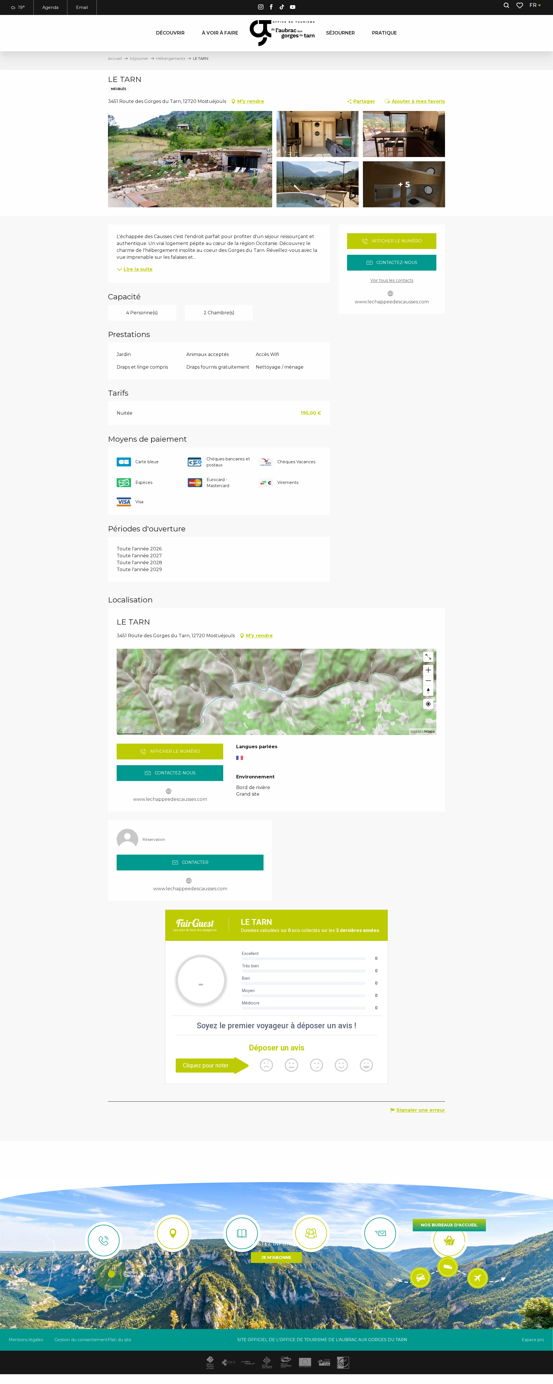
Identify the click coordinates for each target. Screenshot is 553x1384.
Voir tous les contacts (391, 280)
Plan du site (119, 1339)
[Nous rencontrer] (173, 1233)
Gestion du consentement (81, 1339)
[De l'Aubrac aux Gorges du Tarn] (282, 33)
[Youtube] (292, 8)
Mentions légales (26, 1339)
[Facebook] (271, 8)
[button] (506, 5)
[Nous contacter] (104, 1240)
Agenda (50, 7)
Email (82, 7)
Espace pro (533, 1339)
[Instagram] (260, 8)
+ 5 (404, 184)
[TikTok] (282, 8)
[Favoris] (520, 5)
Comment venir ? (449, 1244)
